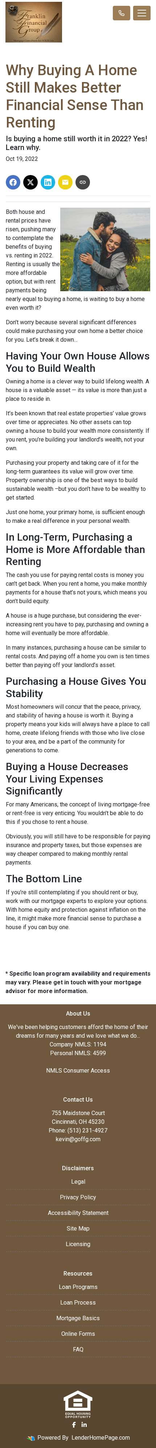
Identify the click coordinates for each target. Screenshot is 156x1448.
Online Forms (78, 1333)
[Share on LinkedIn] (48, 182)
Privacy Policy (78, 1197)
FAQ (78, 1349)
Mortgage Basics (78, 1318)
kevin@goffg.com (78, 1139)
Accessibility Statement (78, 1212)
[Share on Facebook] (13, 182)
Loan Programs (78, 1287)
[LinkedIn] (84, 1425)
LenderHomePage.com (100, 1437)
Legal (78, 1181)
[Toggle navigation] (142, 13)
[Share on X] (30, 182)
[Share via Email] (65, 182)
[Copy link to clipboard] (82, 182)
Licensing (78, 1244)
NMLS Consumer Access (78, 1070)
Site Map (78, 1228)
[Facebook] (74, 1425)
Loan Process (78, 1302)
